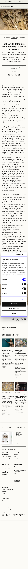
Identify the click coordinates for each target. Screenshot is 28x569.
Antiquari (16, 454)
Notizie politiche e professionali (6, 472)
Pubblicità (4, 493)
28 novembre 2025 (6, 369)
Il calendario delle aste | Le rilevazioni (20, 471)
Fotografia (4, 474)
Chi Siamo (4, 485)
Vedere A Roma (22, 37)
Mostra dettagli (20, 299)
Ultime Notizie (6, 6)
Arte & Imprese (17, 458)
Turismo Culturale (6, 458)
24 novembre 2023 (19, 412)
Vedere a (4, 476)
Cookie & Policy (5, 498)
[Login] (12, 6)
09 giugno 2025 (18, 376)
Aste (15, 456)
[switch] (24, 284)
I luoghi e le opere (6, 37)
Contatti (4, 496)
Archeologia (14, 39)
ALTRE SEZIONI (5, 464)
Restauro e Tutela (6, 454)
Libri (3, 466)
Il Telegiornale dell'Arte (7, 489)
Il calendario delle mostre (18, 467)
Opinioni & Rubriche (6, 468)
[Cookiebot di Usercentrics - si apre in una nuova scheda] (17, 254)
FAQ (3, 500)
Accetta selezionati (14, 308)
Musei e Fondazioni (6, 456)
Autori (15, 473)
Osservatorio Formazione (17, 481)
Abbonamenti (21, 6)
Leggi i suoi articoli (6, 329)
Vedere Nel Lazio (14, 37)
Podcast (16, 475)
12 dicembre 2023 (6, 414)
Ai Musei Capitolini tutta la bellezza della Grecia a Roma (7, 352)
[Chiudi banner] (25, 254)
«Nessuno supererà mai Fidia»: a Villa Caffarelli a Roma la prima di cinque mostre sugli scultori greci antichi (21, 398)
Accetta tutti (14, 303)
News (3, 392)
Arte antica (13, 71)
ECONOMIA (17, 450)
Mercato (16, 461)
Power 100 (16, 478)
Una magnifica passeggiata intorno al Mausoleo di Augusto (21, 352)
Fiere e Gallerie (17, 452)
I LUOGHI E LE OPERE (7, 450)
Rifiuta (14, 313)
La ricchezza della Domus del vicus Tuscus (8, 396)
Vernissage (4, 479)
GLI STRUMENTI (18, 464)
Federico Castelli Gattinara (5, 367)
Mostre (19, 392)
